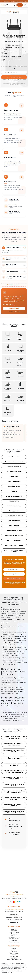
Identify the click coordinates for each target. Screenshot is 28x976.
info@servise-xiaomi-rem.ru (15, 909)
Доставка (14, 950)
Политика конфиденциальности (14, 894)
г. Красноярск (6, 1)
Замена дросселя (14, 511)
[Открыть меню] (25, 5)
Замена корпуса (14, 476)
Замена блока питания (14, 486)
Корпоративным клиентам (14, 959)
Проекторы (14, 934)
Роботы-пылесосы (14, 932)
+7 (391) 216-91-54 (9, 305)
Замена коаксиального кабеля (14, 545)
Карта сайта (14, 922)
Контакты (14, 958)
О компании (14, 948)
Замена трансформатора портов (14, 535)
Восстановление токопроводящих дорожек (14, 550)
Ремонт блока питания (14, 457)
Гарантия (14, 951)
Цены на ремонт (14, 953)
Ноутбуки (14, 930)
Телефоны (14, 929)
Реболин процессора (14, 520)
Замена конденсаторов (14, 506)
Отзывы (14, 955)
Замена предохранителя (14, 466)
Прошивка (14, 491)
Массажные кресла (14, 937)
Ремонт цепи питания (14, 481)
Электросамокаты (14, 942)
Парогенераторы (14, 939)
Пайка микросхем (14, 525)
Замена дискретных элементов (14, 516)
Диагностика (14, 956)
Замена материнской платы (14, 496)
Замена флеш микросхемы (14, 530)
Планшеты (14, 940)
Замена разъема (14, 501)
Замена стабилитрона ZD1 (14, 540)
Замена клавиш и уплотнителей (14, 462)
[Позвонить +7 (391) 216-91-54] (14, 5)
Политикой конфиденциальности (17, 84)
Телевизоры (14, 935)
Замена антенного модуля (14, 471)
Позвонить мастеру (14, 308)
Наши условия (14, 896)
